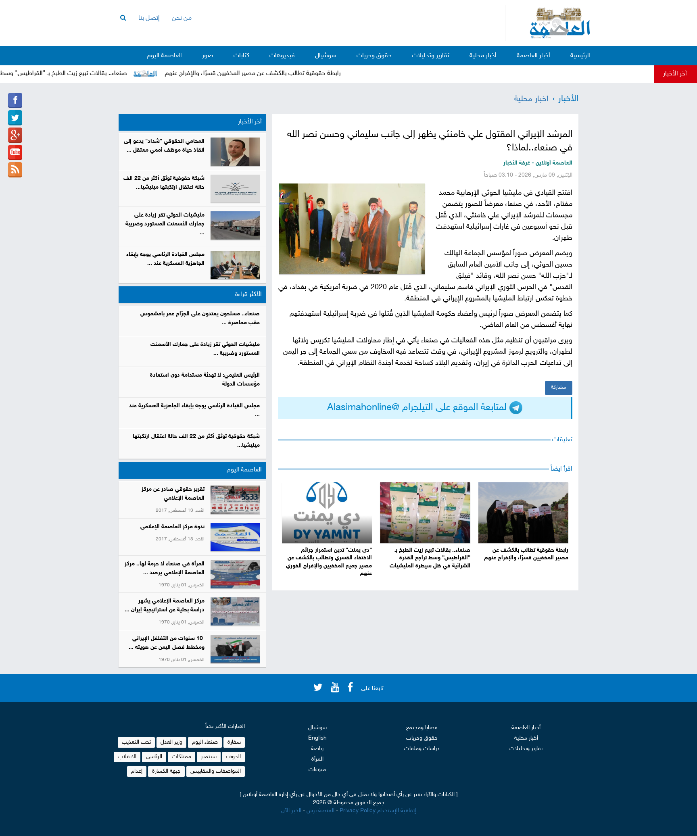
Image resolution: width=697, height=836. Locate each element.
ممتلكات (181, 756)
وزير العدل (171, 742)
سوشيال (325, 56)
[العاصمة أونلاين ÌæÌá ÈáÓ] (15, 135)
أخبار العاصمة (533, 56)
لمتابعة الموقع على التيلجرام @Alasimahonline (418, 408)
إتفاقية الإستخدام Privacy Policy (378, 810)
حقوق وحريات (374, 56)
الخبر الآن (291, 810)
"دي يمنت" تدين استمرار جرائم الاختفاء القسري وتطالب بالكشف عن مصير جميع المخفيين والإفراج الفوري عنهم (329, 562)
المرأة (317, 759)
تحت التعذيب (136, 742)
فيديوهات (282, 56)
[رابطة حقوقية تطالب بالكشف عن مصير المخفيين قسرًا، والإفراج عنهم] (523, 512)
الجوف (233, 756)
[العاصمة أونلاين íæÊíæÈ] (15, 152)
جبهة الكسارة (166, 771)
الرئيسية (580, 56)
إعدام (136, 771)
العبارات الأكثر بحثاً (225, 726)
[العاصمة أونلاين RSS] (15, 169)
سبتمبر (209, 756)
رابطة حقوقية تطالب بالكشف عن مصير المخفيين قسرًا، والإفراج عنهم (271, 73)
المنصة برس (320, 810)
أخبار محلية (483, 56)
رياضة (317, 748)
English (317, 738)
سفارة (234, 742)
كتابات (241, 56)
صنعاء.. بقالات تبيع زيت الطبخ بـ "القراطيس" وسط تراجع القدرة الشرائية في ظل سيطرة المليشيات (430, 558)
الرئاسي (154, 756)
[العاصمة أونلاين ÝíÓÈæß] (15, 100)
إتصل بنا (149, 18)
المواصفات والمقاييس (215, 771)
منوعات (317, 769)
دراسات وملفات (421, 748)
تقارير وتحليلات (430, 56)
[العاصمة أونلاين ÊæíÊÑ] (15, 117)
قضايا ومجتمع (422, 727)
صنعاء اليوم (205, 742)
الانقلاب (127, 756)
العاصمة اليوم (164, 56)
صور (207, 56)
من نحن (182, 18)
